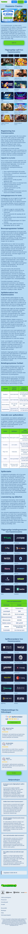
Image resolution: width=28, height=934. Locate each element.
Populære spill (3, 56)
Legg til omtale (14, 722)
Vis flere (14, 773)
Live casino (9, 56)
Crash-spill (15, 56)
